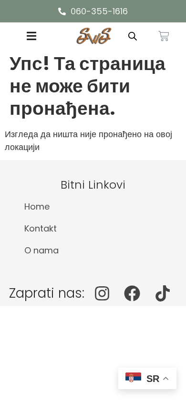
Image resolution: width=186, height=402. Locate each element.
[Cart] (164, 36)
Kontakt (40, 228)
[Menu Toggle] (31, 35)
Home (37, 206)
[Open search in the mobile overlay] (132, 35)
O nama (41, 250)
